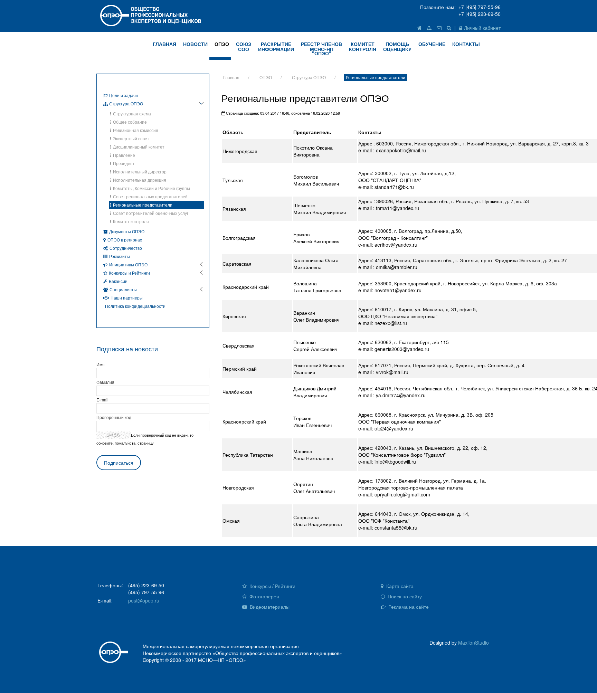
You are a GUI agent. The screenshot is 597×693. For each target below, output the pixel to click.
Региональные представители (375, 77)
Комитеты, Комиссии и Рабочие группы (151, 188)
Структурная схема (132, 113)
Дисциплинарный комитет (138, 147)
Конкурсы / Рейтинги (271, 585)
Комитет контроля (131, 221)
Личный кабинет (482, 27)
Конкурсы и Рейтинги (129, 273)
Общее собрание (130, 122)
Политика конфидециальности (135, 306)
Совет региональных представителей (150, 196)
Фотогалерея (263, 596)
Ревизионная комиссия (135, 130)
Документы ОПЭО (126, 231)
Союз (243, 46)
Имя (100, 364)
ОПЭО (222, 43)
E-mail (102, 399)
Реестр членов (321, 48)
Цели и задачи (123, 95)
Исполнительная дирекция (139, 180)
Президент (124, 163)
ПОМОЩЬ (397, 46)
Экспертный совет (131, 138)
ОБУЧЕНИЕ (431, 43)
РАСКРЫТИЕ (276, 46)
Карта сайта (399, 585)
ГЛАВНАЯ (164, 43)
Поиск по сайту (404, 596)
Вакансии (118, 281)
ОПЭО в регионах (124, 240)
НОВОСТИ (195, 43)
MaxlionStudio (473, 642)
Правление (124, 155)
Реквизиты (119, 256)
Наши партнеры (127, 298)
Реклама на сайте (408, 606)
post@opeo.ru (143, 600)
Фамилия (105, 382)
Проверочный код (113, 417)
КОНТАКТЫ (466, 43)
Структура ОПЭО (309, 77)
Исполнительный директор (140, 171)
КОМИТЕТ (362, 46)
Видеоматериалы (269, 606)
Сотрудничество (126, 248)
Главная (231, 77)
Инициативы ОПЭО (128, 264)
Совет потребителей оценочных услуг (150, 213)
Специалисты (123, 289)
